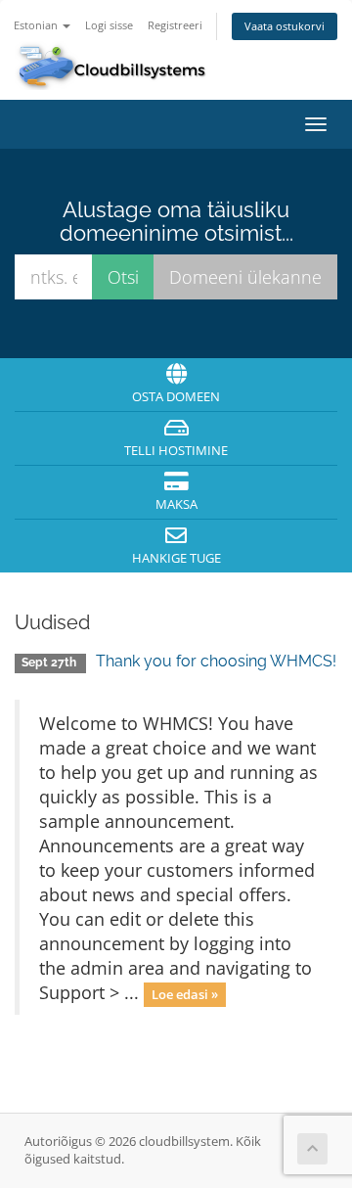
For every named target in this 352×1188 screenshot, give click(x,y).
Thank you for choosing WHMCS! (216, 661)
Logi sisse (109, 25)
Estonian (37, 25)
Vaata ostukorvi (284, 26)
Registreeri (175, 25)
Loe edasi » (185, 994)
